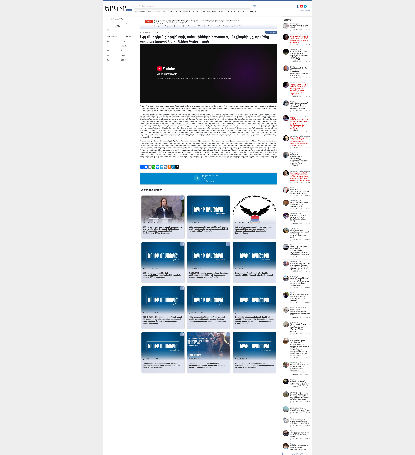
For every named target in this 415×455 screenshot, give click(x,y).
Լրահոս (287, 20)
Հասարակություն (156, 11)
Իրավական (185, 11)
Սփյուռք (231, 11)
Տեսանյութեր (305, 11)
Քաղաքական (140, 11)
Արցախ (221, 11)
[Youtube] (301, 6)
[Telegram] (305, 6)
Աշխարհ (196, 11)
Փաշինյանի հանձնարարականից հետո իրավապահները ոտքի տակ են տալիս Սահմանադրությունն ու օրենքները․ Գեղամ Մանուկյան (198, 21)
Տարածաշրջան (209, 11)
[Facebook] (298, 6)
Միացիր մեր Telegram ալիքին (210, 177)
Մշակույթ (242, 11)
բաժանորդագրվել (208, 181)
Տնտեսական (173, 11)
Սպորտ (253, 11)
